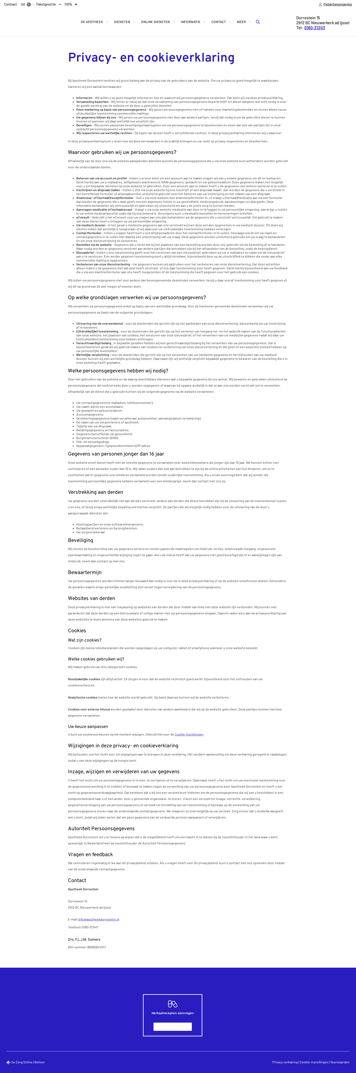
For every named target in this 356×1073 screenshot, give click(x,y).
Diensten (122, 22)
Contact (218, 22)
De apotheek (92, 22)
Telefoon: (75, 927)
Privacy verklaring (285, 1062)
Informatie (190, 22)
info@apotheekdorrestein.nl (98, 919)
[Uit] (30, 4)
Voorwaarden (339, 1062)
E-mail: (73, 919)
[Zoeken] (257, 21)
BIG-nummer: (77, 947)
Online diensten (155, 22)
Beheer (39, 1062)
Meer (241, 22)
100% (68, 4)
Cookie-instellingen (189, 734)
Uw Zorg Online (22, 1062)
